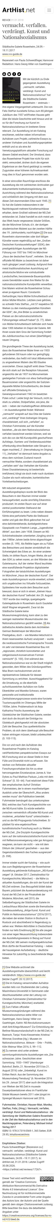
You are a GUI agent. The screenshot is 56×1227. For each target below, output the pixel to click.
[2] (41, 232)
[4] (33, 930)
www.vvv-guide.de (12, 54)
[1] (50, 200)
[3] (44, 623)
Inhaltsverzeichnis (19, 1134)
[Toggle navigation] (49, 10)
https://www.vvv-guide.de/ (31, 975)
